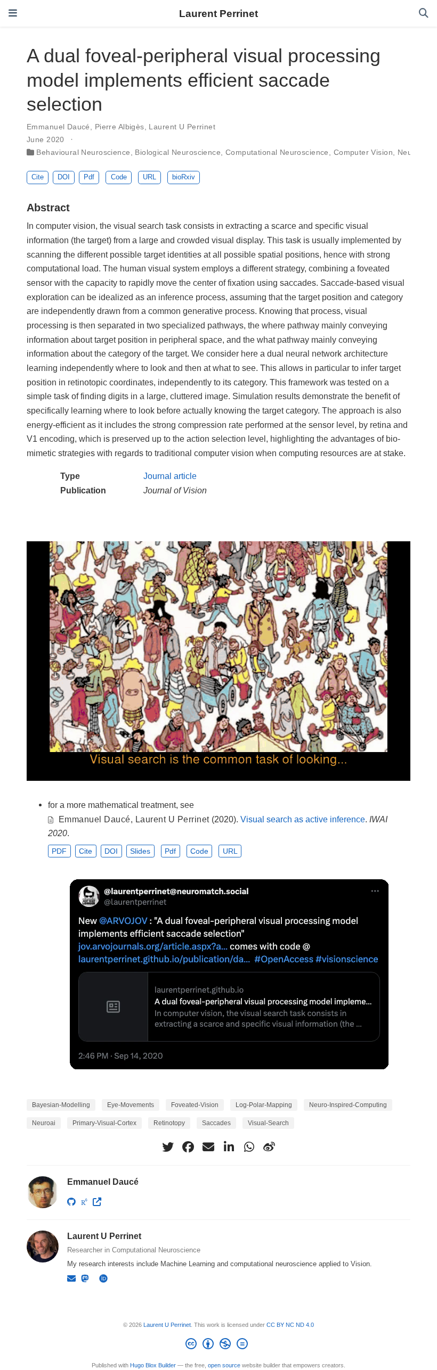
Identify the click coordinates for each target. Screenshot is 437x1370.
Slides (140, 851)
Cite (37, 177)
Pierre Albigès (119, 126)
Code (119, 177)
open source (224, 1365)
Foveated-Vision (194, 1105)
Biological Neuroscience (178, 152)
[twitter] (168, 1147)
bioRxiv (183, 177)
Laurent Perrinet (218, 13)
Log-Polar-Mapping (264, 1105)
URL (149, 177)
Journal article (170, 476)
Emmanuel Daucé (58, 126)
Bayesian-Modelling (61, 1105)
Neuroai (43, 1123)
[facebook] (188, 1147)
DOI (64, 177)
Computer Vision (363, 152)
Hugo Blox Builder (153, 1365)
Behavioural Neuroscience (83, 152)
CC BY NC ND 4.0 (290, 1325)
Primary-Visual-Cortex (104, 1123)
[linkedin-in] (229, 1147)
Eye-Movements (130, 1105)
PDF (59, 851)
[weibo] (269, 1147)
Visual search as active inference (302, 819)
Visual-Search (268, 1123)
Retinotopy (169, 1123)
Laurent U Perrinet (182, 126)
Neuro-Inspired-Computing (348, 1105)
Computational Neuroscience (277, 152)
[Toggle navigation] (13, 13)
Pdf (89, 177)
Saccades (216, 1123)
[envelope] (208, 1147)
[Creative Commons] (218, 1345)
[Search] (423, 13)
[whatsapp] (249, 1147)
